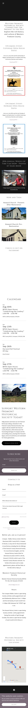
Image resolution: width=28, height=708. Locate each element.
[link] (14, 62)
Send (14, 522)
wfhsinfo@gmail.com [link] (14, 584)
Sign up (14, 470)
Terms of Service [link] (15, 529)
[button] (3, 3)
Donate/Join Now (11, 443)
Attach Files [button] (6, 517)
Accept (14, 704)
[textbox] (14, 465)
